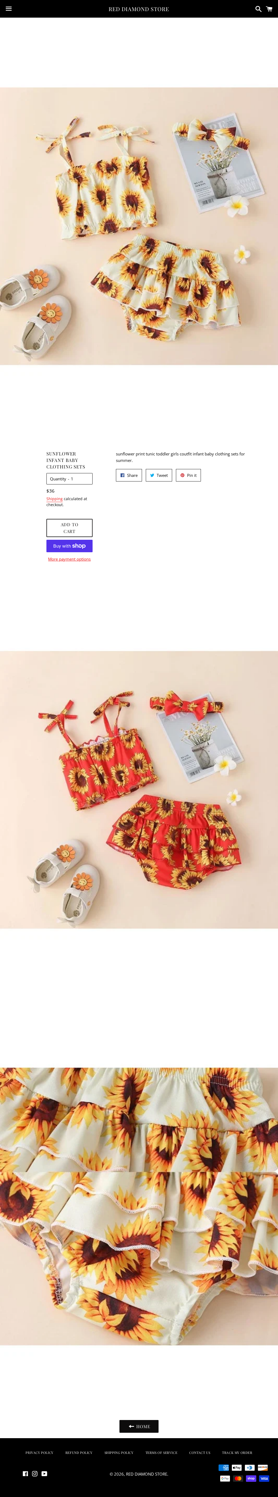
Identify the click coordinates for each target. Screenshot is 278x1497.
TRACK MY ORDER (237, 1452)
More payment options (69, 559)
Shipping (54, 498)
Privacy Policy (39, 1452)
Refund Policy (79, 1452)
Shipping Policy (119, 1452)
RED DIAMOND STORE (139, 8)
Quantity (58, 478)
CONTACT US (199, 1452)
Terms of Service (162, 1452)
